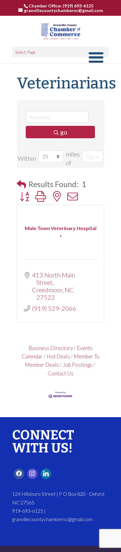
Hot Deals (58, 356)
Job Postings (77, 365)
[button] (21, 184)
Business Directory (51, 348)
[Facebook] (19, 474)
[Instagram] (32, 474)
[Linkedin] (46, 474)
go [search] (63, 132)
